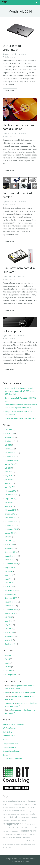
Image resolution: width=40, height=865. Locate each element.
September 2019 (11, 460)
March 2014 (9, 586)
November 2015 (11, 521)
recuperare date (14, 824)
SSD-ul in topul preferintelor (12, 47)
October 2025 (10, 441)
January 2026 (10, 437)
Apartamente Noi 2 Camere (13, 724)
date (28, 807)
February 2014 (10, 590)
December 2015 (11, 518)
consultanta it (22, 807)
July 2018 (8, 479)
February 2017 (10, 491)
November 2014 (11, 556)
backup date (21, 801)
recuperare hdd (8, 834)
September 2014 (11, 563)
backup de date (31, 801)
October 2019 (10, 456)
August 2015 (10, 533)
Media (7, 663)
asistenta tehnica (7, 801)
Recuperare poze (9, 747)
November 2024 (11, 452)
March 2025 (9, 449)
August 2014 (10, 567)
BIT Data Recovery (10, 728)
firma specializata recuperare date (15, 814)
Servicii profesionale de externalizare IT (20, 418)
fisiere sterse (29, 814)
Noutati (8, 667)
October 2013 (10, 606)
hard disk (8, 817)
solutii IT (5, 844)
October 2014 (10, 560)
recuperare (22, 821)
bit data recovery (8, 804)
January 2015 (10, 548)
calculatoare (17, 804)
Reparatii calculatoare (11, 751)
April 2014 (9, 583)
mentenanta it (25, 817)
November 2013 (11, 602)
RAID (17, 821)
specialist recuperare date (15, 844)
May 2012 (8, 640)
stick (27, 844)
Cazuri (7, 659)
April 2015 (9, 540)
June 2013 (8, 621)
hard (34, 814)
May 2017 (8, 483)
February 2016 (10, 510)
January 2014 (10, 594)
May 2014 (8, 579)
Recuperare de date (10, 743)
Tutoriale (8, 670)
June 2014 (8, 575)
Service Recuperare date (12, 759)
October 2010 (10, 644)
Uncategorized (10, 674)
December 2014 (11, 552)
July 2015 (8, 537)
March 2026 (9, 433)
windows (8, 847)
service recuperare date (17, 841)
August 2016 (10, 498)
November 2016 (11, 495)
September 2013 (11, 609)
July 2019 (8, 468)
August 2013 (10, 613)
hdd (16, 817)
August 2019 (10, 464)
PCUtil (5, 739)
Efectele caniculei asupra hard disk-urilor (18, 127)
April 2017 (9, 487)
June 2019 (8, 472)
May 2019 (8, 475)
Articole (23, 54)
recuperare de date (12, 831)
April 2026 (9, 430)
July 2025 (8, 445)
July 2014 (8, 571)
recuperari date (14, 837)
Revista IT (6, 755)
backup (14, 801)
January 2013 (10, 636)
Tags (5, 796)
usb (30, 844)
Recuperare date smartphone (23, 692)
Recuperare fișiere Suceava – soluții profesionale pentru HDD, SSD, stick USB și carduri (19, 391)
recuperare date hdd (18, 827)
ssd (24, 844)
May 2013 (8, 625)
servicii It (29, 840)
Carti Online (7, 732)
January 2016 (10, 514)
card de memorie (27, 804)
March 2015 (9, 544)
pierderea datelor (10, 821)
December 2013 (11, 598)
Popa (7, 692)
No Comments (10, 57)
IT (19, 817)
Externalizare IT (9, 736)
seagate (22, 837)
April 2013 (9, 628)
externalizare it (18, 811)
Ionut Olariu (9, 703)
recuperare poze (20, 834)
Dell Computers (13, 331)
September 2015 (11, 529)
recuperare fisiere (27, 830)
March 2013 (9, 632)
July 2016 (8, 502)
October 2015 (10, 525)
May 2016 (8, 506)
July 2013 (8, 617)
